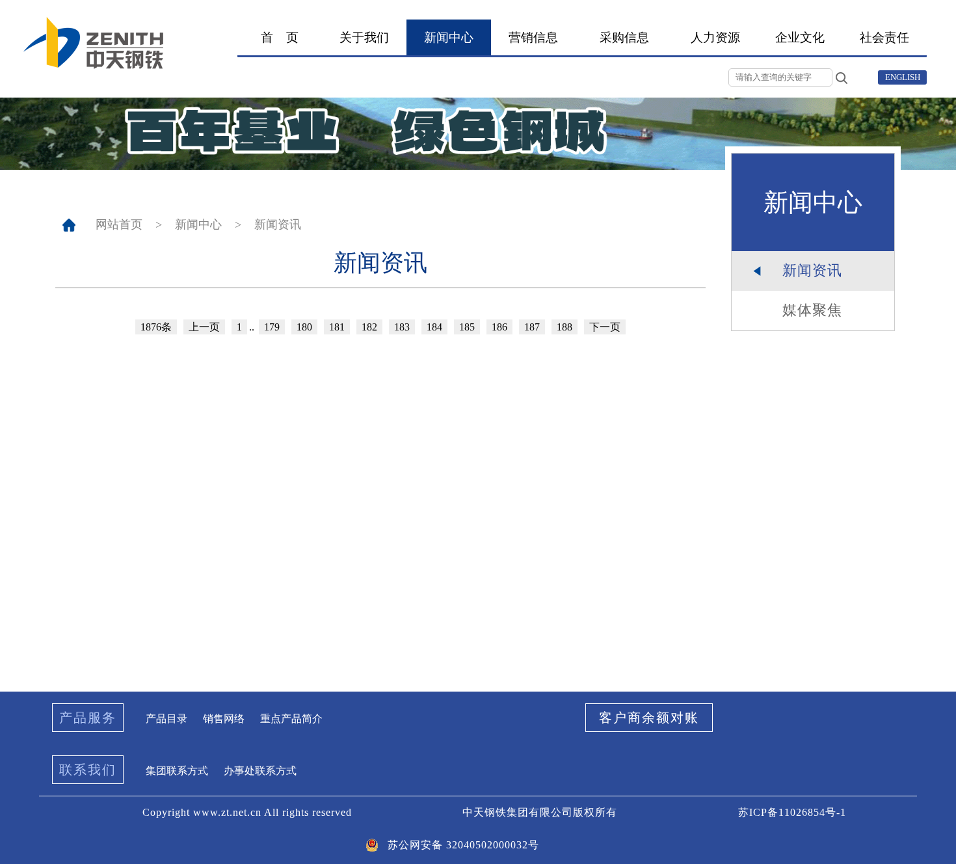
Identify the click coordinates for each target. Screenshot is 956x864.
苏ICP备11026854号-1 (792, 812)
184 (434, 326)
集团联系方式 (177, 770)
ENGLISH (902, 77)
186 (499, 326)
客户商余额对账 (649, 717)
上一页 (204, 326)
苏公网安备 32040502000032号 (463, 844)
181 (337, 326)
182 (369, 326)
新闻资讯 (277, 224)
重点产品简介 (291, 718)
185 (467, 326)
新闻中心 (198, 224)
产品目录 (166, 718)
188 (564, 326)
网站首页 (119, 224)
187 (532, 326)
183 (402, 326)
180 (304, 326)
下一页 (604, 326)
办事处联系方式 (260, 770)
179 (272, 326)
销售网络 (224, 718)
